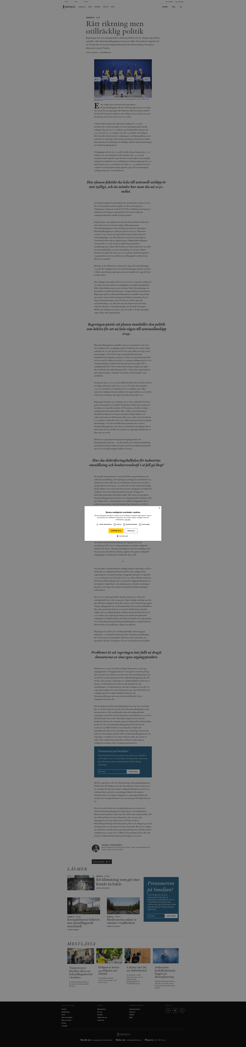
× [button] (159, 508)
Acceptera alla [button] (116, 530)
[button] (123, 536)
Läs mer (127, 519)
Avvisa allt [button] (131, 531)
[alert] (123, 523)
